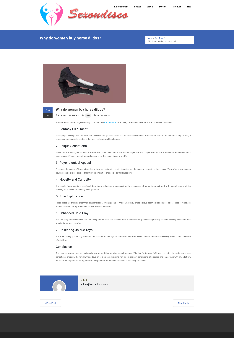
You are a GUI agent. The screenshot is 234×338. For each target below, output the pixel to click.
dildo (88, 115)
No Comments (103, 115)
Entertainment (121, 6)
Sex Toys (159, 38)
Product (177, 6)
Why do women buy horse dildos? (80, 109)
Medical (163, 6)
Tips (189, 6)
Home (149, 38)
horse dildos (110, 122)
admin (63, 115)
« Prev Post (50, 303)
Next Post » (183, 303)
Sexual (137, 6)
